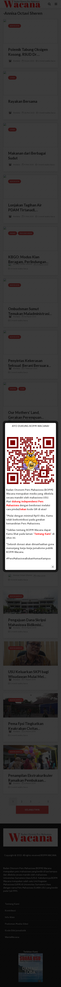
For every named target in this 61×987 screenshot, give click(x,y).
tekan (23, 509)
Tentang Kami (42, 533)
